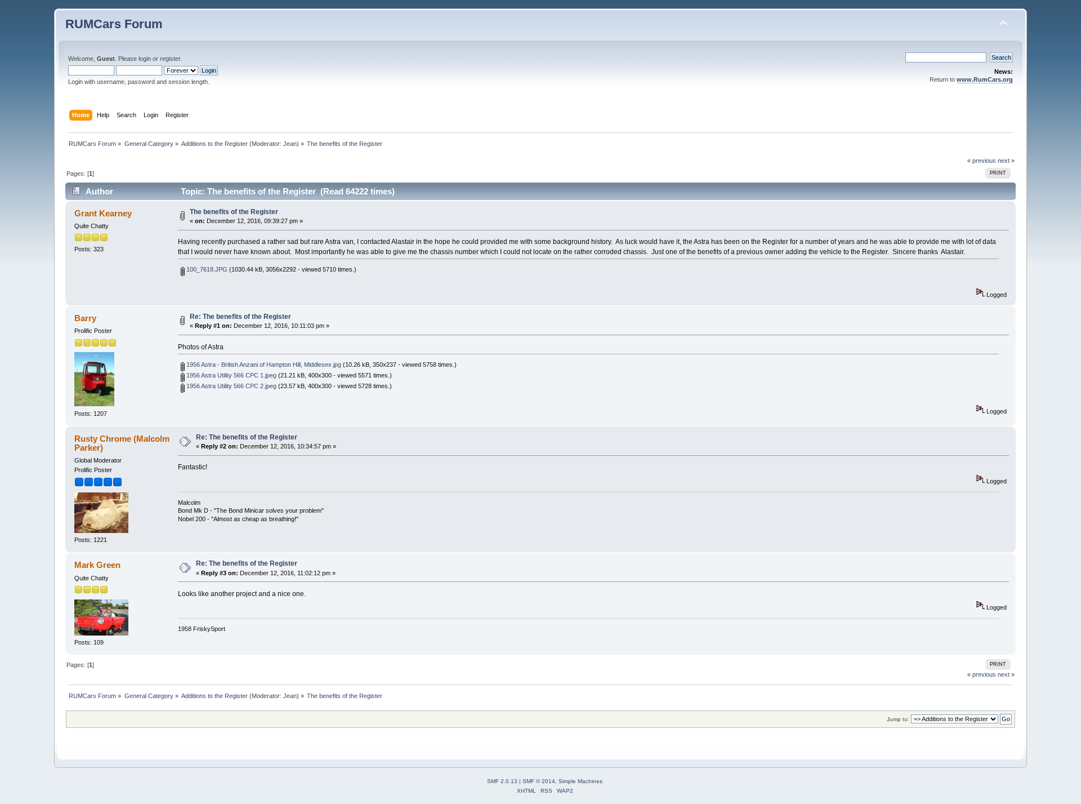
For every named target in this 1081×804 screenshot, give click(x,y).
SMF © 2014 (538, 781)
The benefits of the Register (234, 212)
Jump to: (898, 719)
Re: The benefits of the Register (240, 317)
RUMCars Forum (114, 24)
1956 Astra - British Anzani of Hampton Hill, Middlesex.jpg (263, 364)
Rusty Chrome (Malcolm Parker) (121, 443)
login (145, 58)
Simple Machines (580, 781)
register (170, 58)
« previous (981, 160)
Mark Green (97, 565)
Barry (85, 318)
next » (1006, 160)
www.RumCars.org (985, 79)
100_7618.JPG (206, 269)
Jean (290, 143)
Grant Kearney (103, 213)
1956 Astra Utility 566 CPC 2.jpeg (230, 386)
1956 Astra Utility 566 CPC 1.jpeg (230, 375)
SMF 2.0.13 (502, 781)
